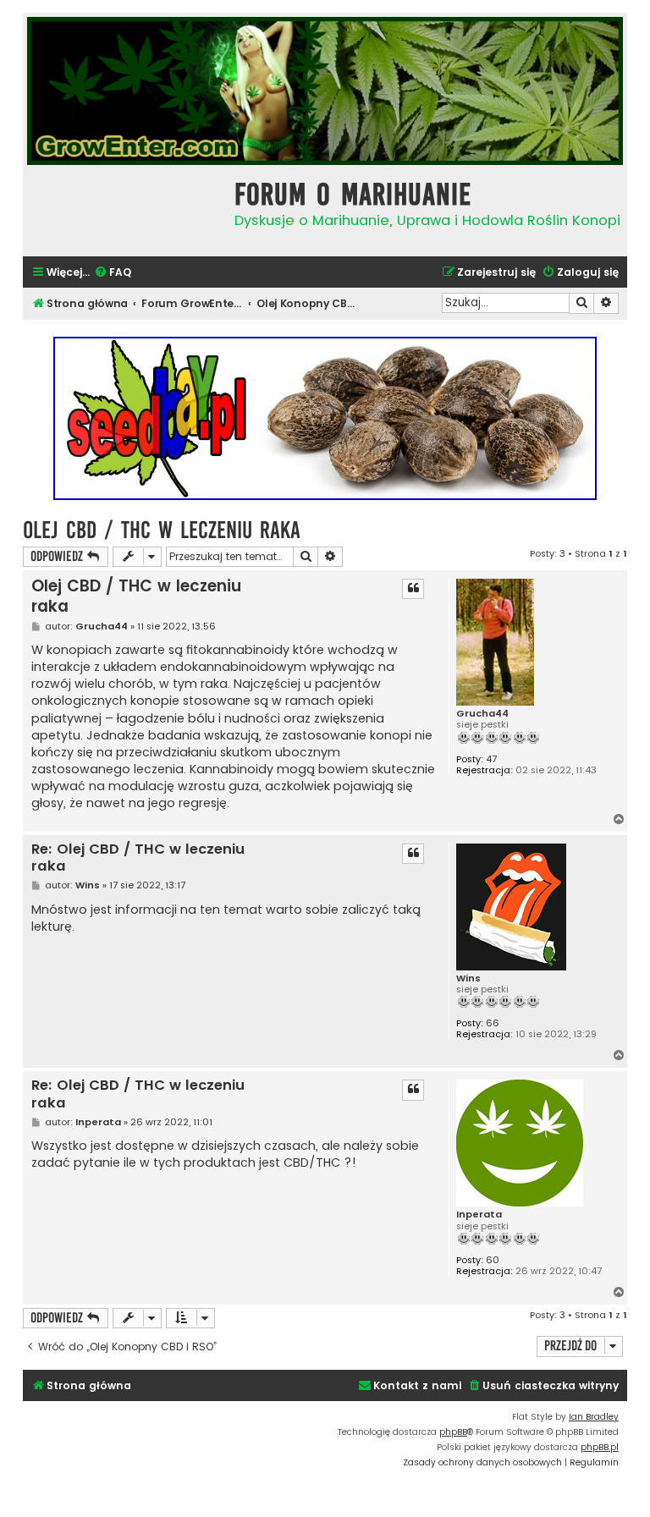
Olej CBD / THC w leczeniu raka (161, 530)
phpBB (453, 1432)
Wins (468, 978)
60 (492, 1260)
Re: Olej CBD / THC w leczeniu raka (138, 858)
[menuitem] (112, 272)
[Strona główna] (124, 208)
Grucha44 (482, 713)
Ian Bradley (594, 1416)
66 (492, 1023)
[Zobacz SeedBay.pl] (325, 418)
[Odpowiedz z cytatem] (413, 589)
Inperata (479, 1214)
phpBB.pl (600, 1447)
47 (491, 759)
